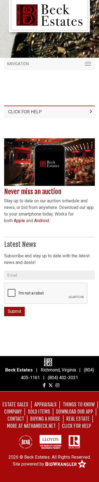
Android (41, 220)
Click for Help (25, 111)
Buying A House (45, 419)
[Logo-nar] (74, 442)
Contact (15, 419)
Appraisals (45, 404)
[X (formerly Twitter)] (50, 385)
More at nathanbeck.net (31, 426)
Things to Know (79, 404)
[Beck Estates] (49, 14)
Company (13, 412)
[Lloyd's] (50, 442)
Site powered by (29, 463)
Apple (19, 220)
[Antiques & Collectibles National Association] (25, 442)
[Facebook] (44, 385)
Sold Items (39, 412)
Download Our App (74, 412)
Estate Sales (15, 404)
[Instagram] (57, 385)
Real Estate (78, 419)
